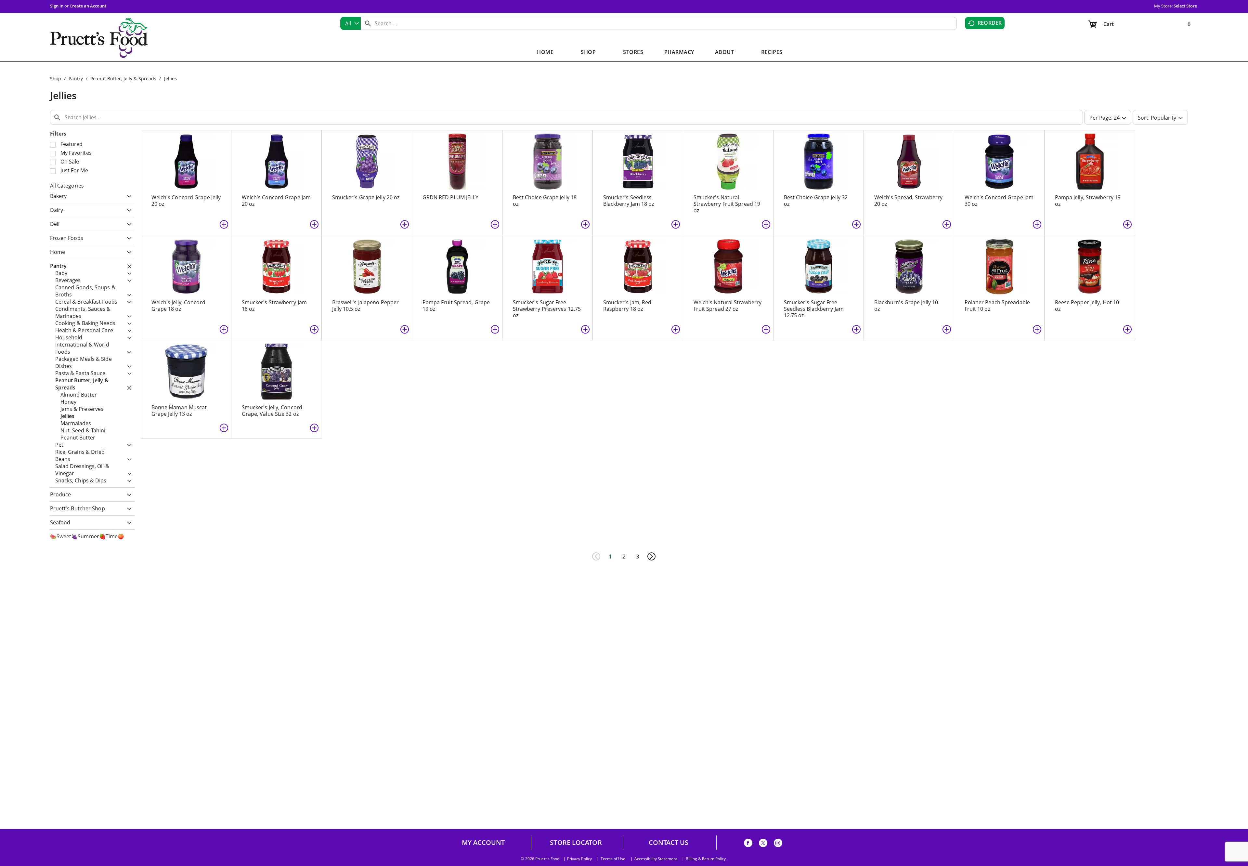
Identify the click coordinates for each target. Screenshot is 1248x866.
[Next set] (651, 556)
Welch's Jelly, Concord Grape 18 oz (178, 305)
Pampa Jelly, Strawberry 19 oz (1088, 200)
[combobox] (350, 23)
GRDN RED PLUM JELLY (450, 197)
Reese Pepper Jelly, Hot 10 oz (1087, 305)
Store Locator (576, 842)
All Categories (67, 185)
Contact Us (669, 842)
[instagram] (778, 844)
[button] (128, 197)
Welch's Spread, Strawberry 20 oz (908, 200)
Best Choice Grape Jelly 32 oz (816, 200)
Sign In (56, 6)
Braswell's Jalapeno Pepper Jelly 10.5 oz (365, 305)
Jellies (170, 78)
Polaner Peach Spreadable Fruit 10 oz (997, 305)
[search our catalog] (368, 23)
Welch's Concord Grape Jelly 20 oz (186, 200)
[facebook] (748, 844)
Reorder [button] (990, 22)
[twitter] (763, 844)
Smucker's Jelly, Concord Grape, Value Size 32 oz (272, 410)
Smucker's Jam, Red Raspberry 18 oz (627, 305)
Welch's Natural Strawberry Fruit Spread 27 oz (728, 305)
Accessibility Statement (655, 859)
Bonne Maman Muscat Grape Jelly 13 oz (179, 410)
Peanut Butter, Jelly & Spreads (123, 78)
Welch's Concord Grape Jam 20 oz (276, 200)
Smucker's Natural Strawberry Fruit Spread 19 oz (727, 204)
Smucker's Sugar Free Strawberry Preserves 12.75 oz (547, 309)
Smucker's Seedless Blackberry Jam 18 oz (628, 200)
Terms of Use (613, 859)
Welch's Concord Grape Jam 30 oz (999, 200)
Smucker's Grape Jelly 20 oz (366, 197)
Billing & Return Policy (706, 859)
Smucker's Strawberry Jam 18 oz (274, 305)
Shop (55, 78)
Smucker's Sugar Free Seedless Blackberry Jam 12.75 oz (814, 309)
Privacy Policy (579, 859)
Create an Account (88, 6)
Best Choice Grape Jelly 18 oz (545, 200)
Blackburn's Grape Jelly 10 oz (906, 305)
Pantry (76, 78)
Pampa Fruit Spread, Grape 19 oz (456, 305)
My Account (483, 842)
